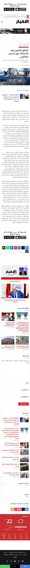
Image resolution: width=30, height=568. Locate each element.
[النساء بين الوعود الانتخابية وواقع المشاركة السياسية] (7, 316)
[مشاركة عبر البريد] (3, 247)
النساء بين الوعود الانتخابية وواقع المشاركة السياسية (9, 324)
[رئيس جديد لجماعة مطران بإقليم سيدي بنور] (7, 340)
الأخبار (5, 552)
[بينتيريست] (15, 247)
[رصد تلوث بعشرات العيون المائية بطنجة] (24, 467)
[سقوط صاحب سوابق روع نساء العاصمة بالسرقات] (24, 475)
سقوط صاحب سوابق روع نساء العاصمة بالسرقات (11, 474)
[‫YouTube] (19, 509)
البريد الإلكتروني (24, 389)
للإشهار (15, 557)
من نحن (20, 554)
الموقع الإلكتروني (25, 396)
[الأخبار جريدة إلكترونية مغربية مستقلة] (22, 22)
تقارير (21, 47)
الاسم (27, 383)
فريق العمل (6, 554)
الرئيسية (25, 44)
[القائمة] (2, 22)
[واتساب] (7, 247)
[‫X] (23, 247)
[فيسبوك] (27, 247)
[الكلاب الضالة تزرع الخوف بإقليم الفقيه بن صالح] (22, 340)
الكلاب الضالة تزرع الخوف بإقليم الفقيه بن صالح (22, 347)
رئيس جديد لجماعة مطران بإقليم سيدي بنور (7, 347)
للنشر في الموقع (13, 554)
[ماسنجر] (11, 247)
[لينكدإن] (19, 247)
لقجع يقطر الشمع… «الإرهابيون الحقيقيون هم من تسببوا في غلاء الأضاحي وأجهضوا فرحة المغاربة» (10, 98)
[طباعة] (27, 251)
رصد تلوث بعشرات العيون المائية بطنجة (10, 465)
